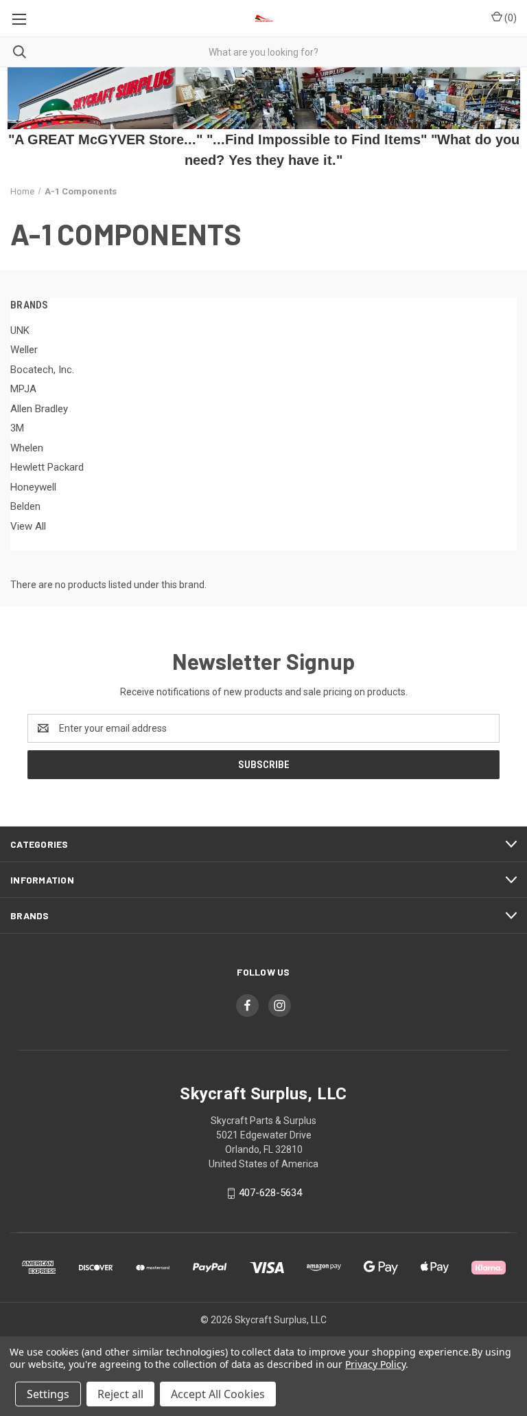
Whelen (26, 448)
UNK (20, 330)
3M (17, 428)
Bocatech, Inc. (42, 369)
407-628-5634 (270, 1193)
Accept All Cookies (218, 1394)
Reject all (120, 1394)
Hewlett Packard (47, 467)
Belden (25, 506)
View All (28, 526)
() (509, 17)
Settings (48, 1394)
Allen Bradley (39, 409)
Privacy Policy (375, 1364)
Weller (24, 350)
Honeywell (33, 487)
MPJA (23, 389)
